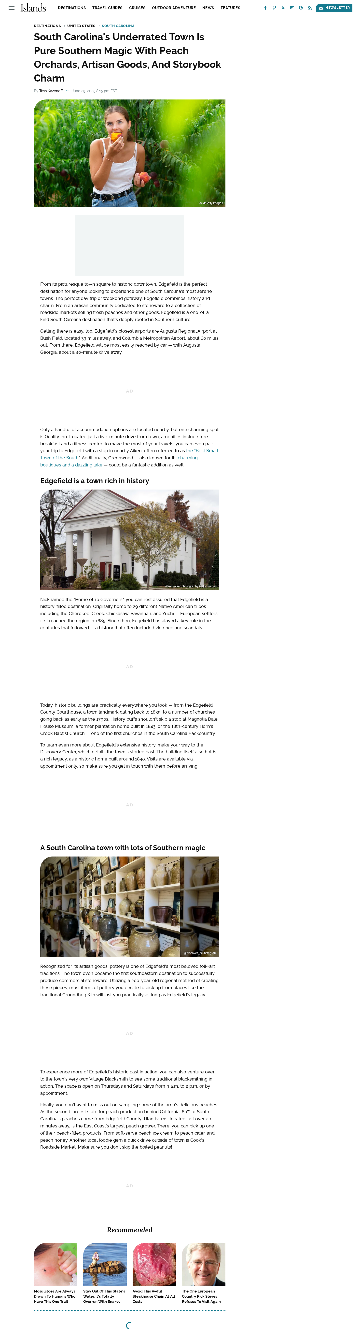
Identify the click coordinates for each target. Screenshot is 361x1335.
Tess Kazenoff (51, 91)
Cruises (137, 8)
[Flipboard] (292, 8)
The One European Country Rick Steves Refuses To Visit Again (201, 1296)
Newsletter (337, 8)
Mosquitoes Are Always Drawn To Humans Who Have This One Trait (54, 1296)
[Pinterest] (274, 8)
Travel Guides (107, 8)
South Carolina (118, 26)
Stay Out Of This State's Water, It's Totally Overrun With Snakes (104, 1296)
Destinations (72, 8)
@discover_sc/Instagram (200, 953)
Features (230, 8)
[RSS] (309, 8)
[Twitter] (283, 8)
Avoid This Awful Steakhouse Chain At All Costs (154, 1296)
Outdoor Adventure (174, 8)
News (208, 8)
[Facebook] (265, 8)
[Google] (300, 8)
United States (81, 26)
